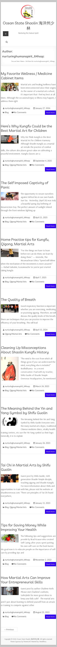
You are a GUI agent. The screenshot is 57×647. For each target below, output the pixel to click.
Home (22, 61)
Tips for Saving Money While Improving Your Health (23, 527)
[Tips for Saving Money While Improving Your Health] (10, 535)
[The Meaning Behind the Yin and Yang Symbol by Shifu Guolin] (10, 419)
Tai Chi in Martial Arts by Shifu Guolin (25, 467)
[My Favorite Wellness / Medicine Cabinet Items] (10, 84)
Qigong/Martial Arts (18, 165)
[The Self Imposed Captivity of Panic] (10, 193)
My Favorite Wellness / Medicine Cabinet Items (26, 75)
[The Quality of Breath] (10, 305)
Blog (7, 113)
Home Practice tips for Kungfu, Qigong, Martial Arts (25, 241)
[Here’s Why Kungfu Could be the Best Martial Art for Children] (10, 136)
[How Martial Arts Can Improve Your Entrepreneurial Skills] (10, 588)
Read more (50, 112)
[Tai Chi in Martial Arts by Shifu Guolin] (10, 475)
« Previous (9, 629)
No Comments (20, 113)
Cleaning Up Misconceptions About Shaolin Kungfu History (25, 349)
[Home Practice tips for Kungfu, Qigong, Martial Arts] (10, 250)
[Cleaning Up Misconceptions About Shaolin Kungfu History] (10, 358)
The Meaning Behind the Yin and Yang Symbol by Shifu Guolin (26, 410)
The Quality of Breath (18, 299)
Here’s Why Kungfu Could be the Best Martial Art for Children (26, 128)
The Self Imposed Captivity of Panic (24, 185)
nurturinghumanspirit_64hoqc (17, 108)
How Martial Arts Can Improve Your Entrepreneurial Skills (25, 579)
